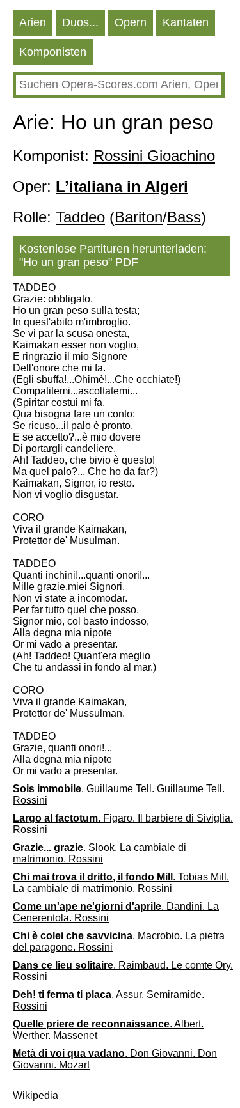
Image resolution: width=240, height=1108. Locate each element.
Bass (184, 217)
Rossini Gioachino (154, 155)
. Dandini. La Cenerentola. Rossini (116, 912)
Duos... (80, 22)
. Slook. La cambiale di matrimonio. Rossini (99, 853)
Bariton (139, 217)
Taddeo (80, 217)
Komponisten (52, 51)
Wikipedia (35, 1095)
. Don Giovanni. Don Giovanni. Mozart (115, 1059)
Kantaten (186, 22)
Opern (131, 22)
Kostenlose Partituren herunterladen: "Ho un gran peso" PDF (113, 255)
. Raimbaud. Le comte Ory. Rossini (123, 971)
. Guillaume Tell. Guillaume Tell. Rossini (119, 794)
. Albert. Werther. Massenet (108, 1029)
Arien (32, 22)
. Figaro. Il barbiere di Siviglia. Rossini (123, 824)
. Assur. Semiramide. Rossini (108, 1000)
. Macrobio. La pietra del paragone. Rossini (119, 941)
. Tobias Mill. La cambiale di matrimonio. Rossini (121, 882)
